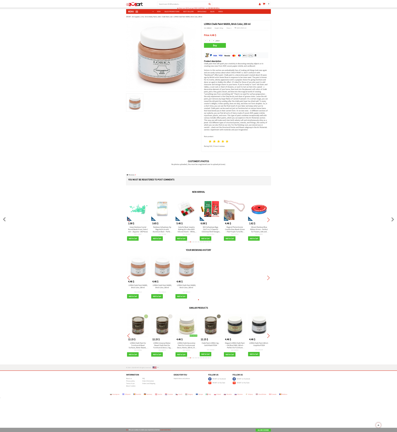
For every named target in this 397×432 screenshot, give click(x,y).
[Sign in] (260, 4)
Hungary (190, 394)
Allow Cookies (263, 430)
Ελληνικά (127, 394)
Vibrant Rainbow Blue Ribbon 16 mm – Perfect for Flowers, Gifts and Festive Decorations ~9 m (259, 229)
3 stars (219, 141)
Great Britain (262, 394)
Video (220, 11)
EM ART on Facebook (219, 379)
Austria (160, 394)
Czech (180, 394)
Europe (200, 394)
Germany (149, 394)
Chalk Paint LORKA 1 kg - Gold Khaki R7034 (210, 344)
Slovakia (229, 394)
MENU (131, 11)
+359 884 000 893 (212, 8)
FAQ (143, 378)
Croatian (170, 394)
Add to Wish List (241, 28)
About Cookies (131, 386)
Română (138, 394)
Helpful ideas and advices (182, 378)
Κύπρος (250, 394)
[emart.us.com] (134, 4)
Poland (219, 394)
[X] (127, 430)
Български (116, 394)
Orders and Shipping (148, 383)
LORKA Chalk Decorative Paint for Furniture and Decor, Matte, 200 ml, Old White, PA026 (186, 345)
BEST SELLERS (188, 11)
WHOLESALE (202, 11)
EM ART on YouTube (218, 383)
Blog (212, 11)
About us (129, 378)
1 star (210, 141)
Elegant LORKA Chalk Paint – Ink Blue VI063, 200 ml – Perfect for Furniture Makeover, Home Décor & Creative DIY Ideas (235, 345)
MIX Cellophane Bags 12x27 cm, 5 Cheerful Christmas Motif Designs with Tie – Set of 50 (210, 229)
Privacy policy (130, 381)
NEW (159, 11)
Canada (274, 394)
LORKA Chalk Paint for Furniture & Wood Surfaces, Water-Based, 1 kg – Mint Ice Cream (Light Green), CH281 (138, 345)
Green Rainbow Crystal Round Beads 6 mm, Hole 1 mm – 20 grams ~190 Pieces (138, 229)
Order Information (148, 381)
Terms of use (130, 383)
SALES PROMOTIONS (171, 11)
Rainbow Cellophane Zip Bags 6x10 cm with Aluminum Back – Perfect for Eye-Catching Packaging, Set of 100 (162, 229)
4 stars (223, 141)
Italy (210, 394)
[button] (188, 241)
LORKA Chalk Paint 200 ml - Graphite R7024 (259, 344)
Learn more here (165, 430)
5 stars (227, 141)
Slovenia (240, 394)
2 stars (214, 141)
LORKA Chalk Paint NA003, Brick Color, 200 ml (138, 286)
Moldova (284, 394)
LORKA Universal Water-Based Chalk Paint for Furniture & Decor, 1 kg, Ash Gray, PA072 (162, 345)
